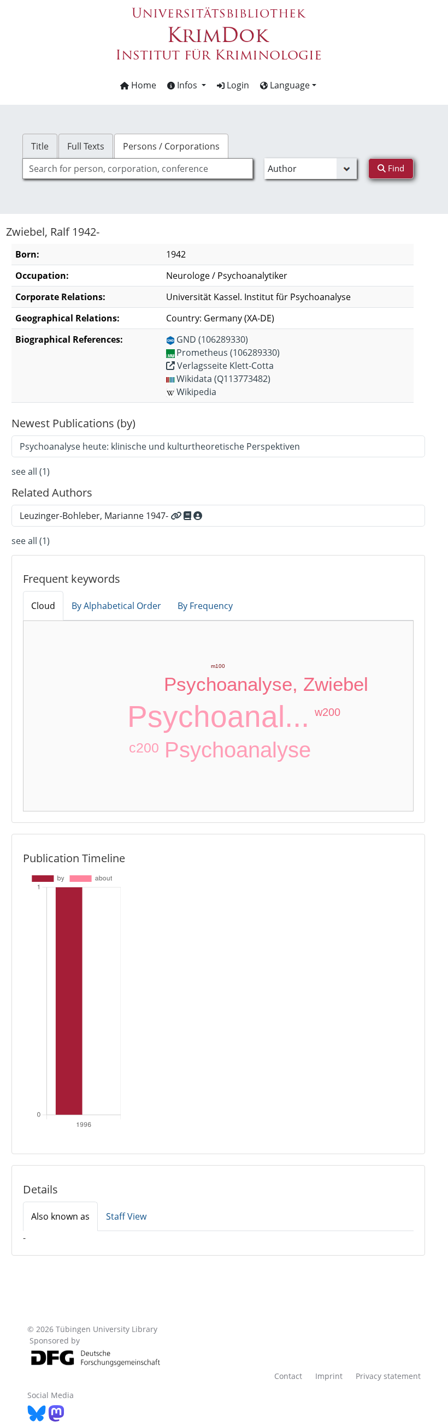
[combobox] (137, 168)
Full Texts (85, 146)
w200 (327, 712)
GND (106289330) (212, 339)
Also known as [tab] (60, 1216)
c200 (144, 747)
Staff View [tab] (126, 1216)
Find (395, 168)
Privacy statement (388, 1376)
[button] (186, 85)
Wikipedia (196, 392)
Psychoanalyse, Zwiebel (266, 684)
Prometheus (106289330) (228, 353)
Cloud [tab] (43, 606)
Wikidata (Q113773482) (223, 379)
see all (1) (30, 471)
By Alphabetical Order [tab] (116, 606)
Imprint (329, 1376)
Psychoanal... (218, 716)
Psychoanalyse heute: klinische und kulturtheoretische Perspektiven (160, 446)
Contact (288, 1376)
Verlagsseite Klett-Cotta (224, 366)
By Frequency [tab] (205, 606)
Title (40, 146)
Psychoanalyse (237, 750)
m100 (218, 666)
